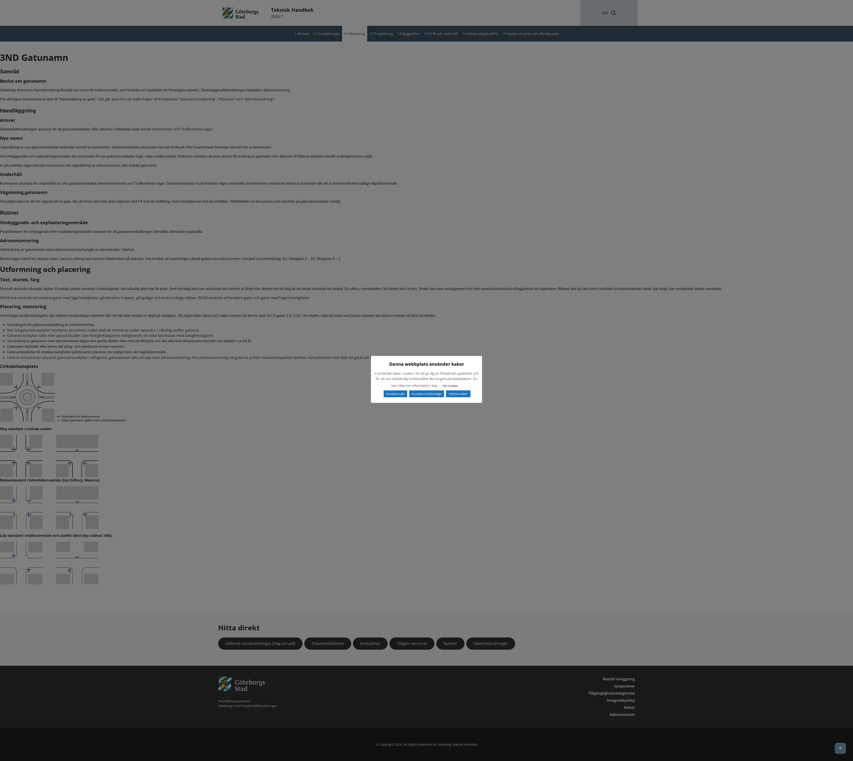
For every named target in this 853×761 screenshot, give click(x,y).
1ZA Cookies (450, 386)
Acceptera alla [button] (395, 394)
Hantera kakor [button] (458, 394)
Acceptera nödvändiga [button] (426, 394)
